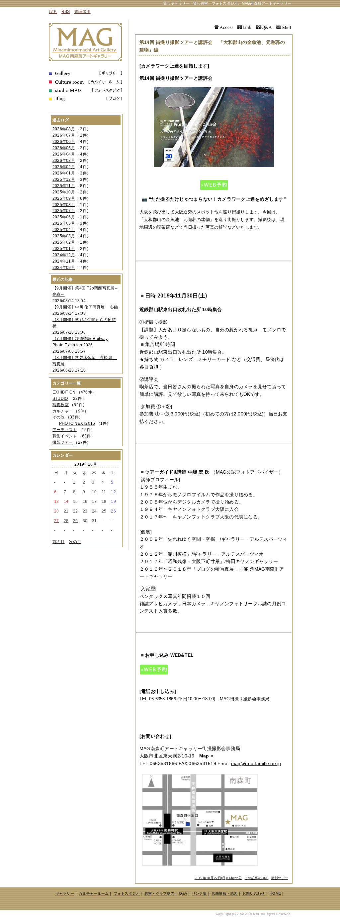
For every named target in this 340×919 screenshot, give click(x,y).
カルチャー (62, 411)
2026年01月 (63, 173)
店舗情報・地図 (225, 893)
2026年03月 (63, 160)
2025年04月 (63, 229)
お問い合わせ (253, 893)
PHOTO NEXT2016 (77, 423)
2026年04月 (63, 154)
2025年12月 (63, 179)
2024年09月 (63, 267)
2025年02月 (63, 242)
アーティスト (64, 429)
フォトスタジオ (127, 893)
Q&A (183, 893)
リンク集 (199, 893)
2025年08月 (63, 204)
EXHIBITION (63, 392)
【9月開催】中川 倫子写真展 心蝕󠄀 (85, 307)
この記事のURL (257, 878)
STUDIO (60, 398)
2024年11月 (63, 261)
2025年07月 (63, 210)
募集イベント (64, 436)
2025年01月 (63, 248)
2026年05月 (63, 148)
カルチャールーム (94, 893)
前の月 (58, 541)
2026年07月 (63, 135)
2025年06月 (63, 217)
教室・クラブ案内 (159, 893)
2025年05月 (63, 223)
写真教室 (60, 404)
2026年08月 (63, 129)
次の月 (75, 541)
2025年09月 (63, 198)
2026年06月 (63, 141)
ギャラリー (64, 893)
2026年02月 (63, 167)
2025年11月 (63, 185)
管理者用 (82, 11)
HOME (275, 893)
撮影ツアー (279, 878)
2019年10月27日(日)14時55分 (218, 878)
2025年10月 (63, 192)
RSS (65, 11)
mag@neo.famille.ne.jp (256, 763)
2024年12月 (63, 255)
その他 (58, 417)
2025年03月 (63, 236)
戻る (53, 11)
